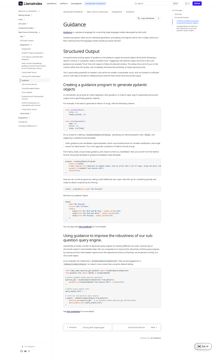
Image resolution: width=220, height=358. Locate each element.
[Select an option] (187, 4)
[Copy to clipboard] (158, 110)
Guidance (130, 12)
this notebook (85, 226)
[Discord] (25, 351)
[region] (112, 167)
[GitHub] (21, 351)
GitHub (197, 3)
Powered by (145, 338)
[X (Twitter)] (29, 351)
